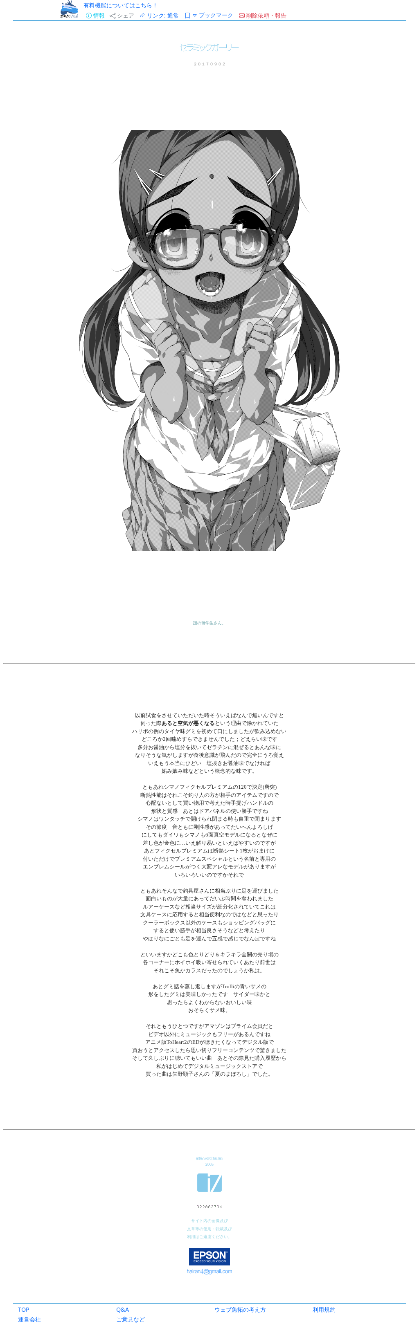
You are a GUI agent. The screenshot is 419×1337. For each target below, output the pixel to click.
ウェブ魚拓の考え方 (240, 1309)
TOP (23, 1309)
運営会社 (29, 1319)
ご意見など (130, 1319)
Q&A (122, 1309)
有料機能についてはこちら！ (120, 5)
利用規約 (324, 1309)
